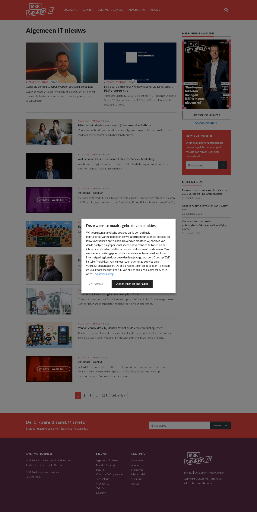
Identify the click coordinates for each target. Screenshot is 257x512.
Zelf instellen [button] (96, 283)
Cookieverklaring (103, 274)
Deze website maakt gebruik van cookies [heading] (121, 225)
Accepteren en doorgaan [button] (132, 283)
